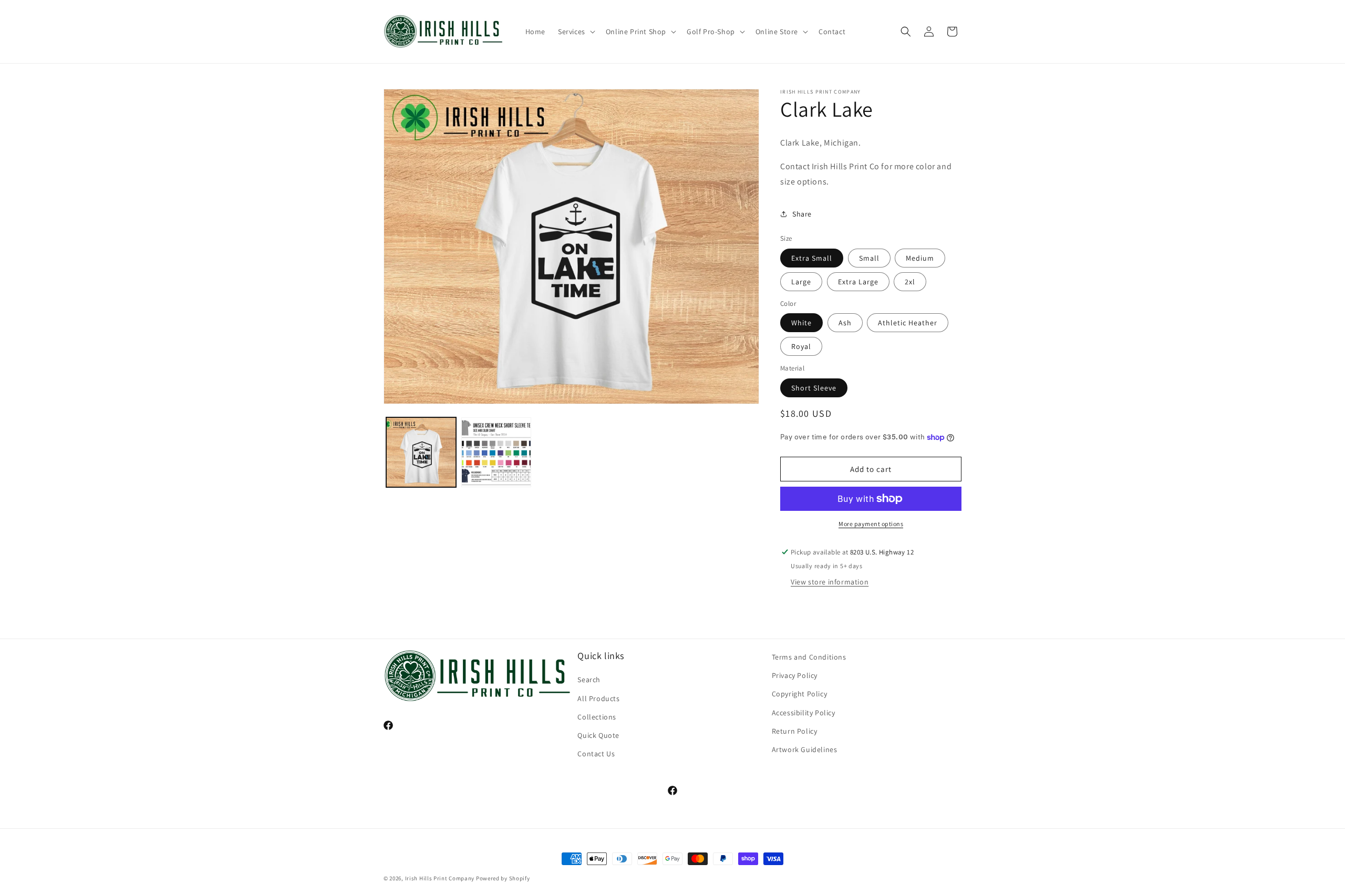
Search (589, 679)
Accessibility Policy (803, 712)
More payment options (871, 524)
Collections (596, 717)
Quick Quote (598, 735)
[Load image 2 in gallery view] (496, 452)
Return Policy (795, 731)
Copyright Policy (799, 693)
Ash (845, 322)
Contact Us (596, 753)
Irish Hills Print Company (440, 878)
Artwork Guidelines (804, 749)
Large (801, 281)
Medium (920, 258)
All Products (598, 698)
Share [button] (802, 214)
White (801, 322)
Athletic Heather (907, 322)
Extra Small (811, 258)
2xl (910, 281)
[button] (575, 31)
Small (869, 258)
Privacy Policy (795, 675)
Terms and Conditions (809, 657)
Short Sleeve (813, 388)
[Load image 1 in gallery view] (421, 452)
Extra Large (858, 281)
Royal (801, 346)
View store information (829, 582)
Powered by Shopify (503, 878)
